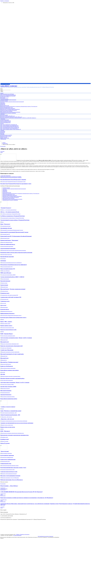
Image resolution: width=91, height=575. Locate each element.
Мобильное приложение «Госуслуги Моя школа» (11, 479)
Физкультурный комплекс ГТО (7, 268)
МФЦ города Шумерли (5, 272)
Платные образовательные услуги (7, 107)
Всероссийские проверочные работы (8, 398)
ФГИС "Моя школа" (5, 431)
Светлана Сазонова (3, 488)
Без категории (2, 146)
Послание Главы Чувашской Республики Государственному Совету (15, 183)
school (1, 152)
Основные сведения (4, 100)
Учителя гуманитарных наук (6, 120)
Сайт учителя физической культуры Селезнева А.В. (10, 127)
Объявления (3, 132)
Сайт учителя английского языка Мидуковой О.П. (10, 126)
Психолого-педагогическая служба (8, 329)
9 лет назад (2, 151)
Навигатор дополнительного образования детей (11, 345)
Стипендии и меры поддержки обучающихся (9, 110)
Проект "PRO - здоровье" (6, 321)
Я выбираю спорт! (4, 439)
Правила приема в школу (6, 325)
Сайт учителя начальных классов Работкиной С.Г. (10, 128)
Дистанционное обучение (6, 228)
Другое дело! (3, 305)
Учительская (2, 118)
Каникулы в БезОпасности (6, 366)
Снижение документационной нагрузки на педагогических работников (16, 423)
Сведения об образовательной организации (8, 99)
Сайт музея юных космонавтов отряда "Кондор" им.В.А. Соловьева (16, 337)
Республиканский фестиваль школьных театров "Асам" (13, 467)
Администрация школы (5, 119)
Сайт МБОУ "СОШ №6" (8, 86)
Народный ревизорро (5, 280)
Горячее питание (4, 285)
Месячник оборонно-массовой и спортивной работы (12, 378)
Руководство (3, 104)
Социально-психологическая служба (8, 471)
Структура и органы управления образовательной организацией (12, 101)
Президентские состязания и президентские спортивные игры (14, 435)
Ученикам (2, 130)
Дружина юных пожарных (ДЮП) (8, 386)
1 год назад (2, 506)
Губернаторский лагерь (5, 463)
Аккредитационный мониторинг (7, 248)
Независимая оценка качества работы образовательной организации (16, 252)
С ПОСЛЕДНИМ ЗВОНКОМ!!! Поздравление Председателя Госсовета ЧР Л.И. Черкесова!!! (21, 491)
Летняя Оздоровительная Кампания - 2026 (10, 414)
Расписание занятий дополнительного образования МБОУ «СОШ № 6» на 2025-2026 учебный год (18, 117)
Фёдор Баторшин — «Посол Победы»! (9, 485)
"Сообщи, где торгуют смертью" (7, 406)
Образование (3, 103)
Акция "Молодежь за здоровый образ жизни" (11, 410)
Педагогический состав (5, 105)
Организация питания (4, 96)
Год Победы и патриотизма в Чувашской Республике (12, 216)
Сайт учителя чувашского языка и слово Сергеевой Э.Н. (11, 129)
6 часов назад (2, 487)
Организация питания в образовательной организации (10, 112)
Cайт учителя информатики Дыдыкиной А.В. (9, 124)
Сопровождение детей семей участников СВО (10, 297)
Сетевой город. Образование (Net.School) (8, 95)
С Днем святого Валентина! (5, 175)
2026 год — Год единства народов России (9, 211)
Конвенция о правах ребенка (6, 136)
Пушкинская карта (4, 293)
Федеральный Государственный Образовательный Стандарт (14, 232)
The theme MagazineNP (17, 535)
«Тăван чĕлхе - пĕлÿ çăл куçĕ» (7, 419)
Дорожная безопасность (5, 394)
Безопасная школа (4, 309)
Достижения (3, 131)
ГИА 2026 (2, 374)
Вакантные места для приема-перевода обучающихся (10, 109)
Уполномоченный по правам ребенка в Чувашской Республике (14, 220)
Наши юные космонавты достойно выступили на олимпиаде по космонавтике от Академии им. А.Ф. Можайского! (26, 497)
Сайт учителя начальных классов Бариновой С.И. (9, 125)
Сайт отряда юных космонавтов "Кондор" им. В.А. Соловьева (14, 382)
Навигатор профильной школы (7, 244)
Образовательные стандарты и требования (10, 200)
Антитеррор (3, 260)
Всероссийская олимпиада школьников (9, 370)
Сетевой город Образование (6, 350)
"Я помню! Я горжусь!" (5, 207)
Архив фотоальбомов (4, 98)
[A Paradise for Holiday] (10, 177)
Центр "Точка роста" (5, 224)
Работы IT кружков (5, 443)
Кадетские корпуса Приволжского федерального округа (13, 317)
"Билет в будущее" (4, 451)
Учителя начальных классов (6, 121)
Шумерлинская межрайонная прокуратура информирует (13, 264)
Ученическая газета (4, 301)
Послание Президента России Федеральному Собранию (13, 179)
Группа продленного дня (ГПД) (6, 135)
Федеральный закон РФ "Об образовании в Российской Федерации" (16, 236)
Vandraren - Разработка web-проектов (22, 534)
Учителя (2, 123)
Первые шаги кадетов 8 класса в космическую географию (10, 176)
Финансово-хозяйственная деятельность (8, 108)
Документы (3, 102)
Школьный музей (4, 341)
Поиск (2, 91)
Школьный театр (4, 358)
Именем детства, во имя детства (7, 427)
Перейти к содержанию (4, 0)
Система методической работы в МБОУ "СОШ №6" (12, 276)
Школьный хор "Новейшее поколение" (9, 362)
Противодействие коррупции (7, 256)
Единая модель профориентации (7, 459)
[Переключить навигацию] (0, 88)
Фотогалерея (3, 97)
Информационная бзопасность (7, 313)
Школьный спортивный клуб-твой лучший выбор (12, 354)
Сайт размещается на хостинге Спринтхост (45, 536)
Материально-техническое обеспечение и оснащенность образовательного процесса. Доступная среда (19, 106)
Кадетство (2, 133)
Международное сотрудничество (6, 111)
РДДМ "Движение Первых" (6, 333)
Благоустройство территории (7, 455)
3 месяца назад (3, 493)
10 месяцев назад (3, 499)
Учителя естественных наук (6, 122)
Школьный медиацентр (5, 390)
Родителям (2, 134)
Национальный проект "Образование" (9, 240)
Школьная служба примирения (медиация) (10, 475)
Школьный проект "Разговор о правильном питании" (13, 289)
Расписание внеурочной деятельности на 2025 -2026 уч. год (11, 116)
